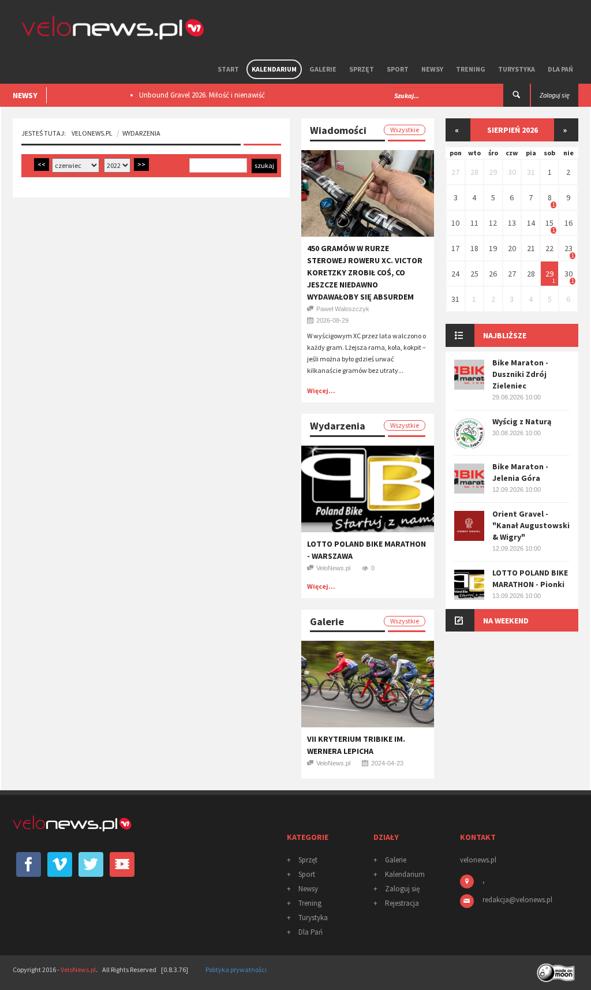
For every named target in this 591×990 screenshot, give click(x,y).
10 (455, 223)
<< (42, 164)
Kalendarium (274, 69)
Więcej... (321, 390)
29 (493, 172)
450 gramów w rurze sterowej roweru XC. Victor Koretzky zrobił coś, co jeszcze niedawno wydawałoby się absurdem (364, 272)
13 (512, 223)
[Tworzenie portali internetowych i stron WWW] (557, 969)
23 (568, 248)
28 (474, 172)
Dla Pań (560, 69)
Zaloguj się (402, 889)
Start (228, 69)
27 (455, 172)
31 (531, 172)
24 (455, 273)
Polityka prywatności (236, 969)
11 (474, 223)
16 (568, 223)
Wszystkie (404, 129)
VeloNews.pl (92, 133)
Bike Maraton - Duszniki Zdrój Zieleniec (520, 374)
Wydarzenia (141, 133)
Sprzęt (361, 69)
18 (474, 248)
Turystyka (516, 69)
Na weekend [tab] (506, 620)
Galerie (322, 69)
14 (531, 223)
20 (512, 248)
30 (512, 172)
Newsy (432, 69)
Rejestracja (402, 903)
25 (474, 273)
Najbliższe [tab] (504, 335)
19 (493, 248)
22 (549, 248)
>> (141, 164)
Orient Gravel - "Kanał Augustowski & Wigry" (531, 525)
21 (531, 248)
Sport (398, 69)
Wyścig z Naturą (521, 421)
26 (493, 273)
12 (493, 223)
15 (549, 223)
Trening (470, 69)
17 (455, 248)
